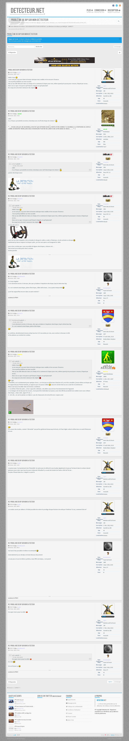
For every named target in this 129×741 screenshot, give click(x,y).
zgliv (19, 72)
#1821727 (11, 648)
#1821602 (11, 546)
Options (110, 681)
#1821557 (11, 72)
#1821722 (11, 607)
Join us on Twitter (49, 696)
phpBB (14, 735)
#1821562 (11, 157)
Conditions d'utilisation (73, 710)
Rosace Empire (20, 726)
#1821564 (11, 276)
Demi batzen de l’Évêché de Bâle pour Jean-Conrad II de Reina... (33, 706)
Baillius (20, 354)
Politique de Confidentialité (74, 706)
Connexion (99, 10)
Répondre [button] (12, 52)
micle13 (20, 313)
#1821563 (11, 199)
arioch (19, 114)
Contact (69, 713)
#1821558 (11, 114)
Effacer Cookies (71, 716)
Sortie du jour (20, 700)
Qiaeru (23, 738)
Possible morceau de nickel (23, 720)
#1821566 (11, 354)
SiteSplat (112, 735)
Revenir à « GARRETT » (14, 688)
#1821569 (11, 463)
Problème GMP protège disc (23, 713)
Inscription (113, 10)
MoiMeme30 (21, 276)
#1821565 (11, 313)
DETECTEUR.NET (27, 11)
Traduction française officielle (14, 738)
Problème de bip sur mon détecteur (22, 34)
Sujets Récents (71, 700)
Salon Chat (70, 720)
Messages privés (71, 703)
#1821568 (11, 422)
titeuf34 (20, 157)
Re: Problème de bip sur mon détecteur (21, 111)
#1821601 (11, 504)
